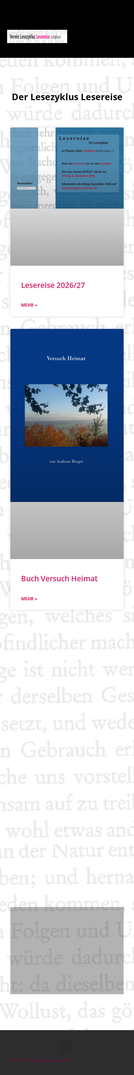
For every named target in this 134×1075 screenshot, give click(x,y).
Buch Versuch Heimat (59, 578)
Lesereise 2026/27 (53, 285)
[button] (103, 36)
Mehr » (29, 305)
